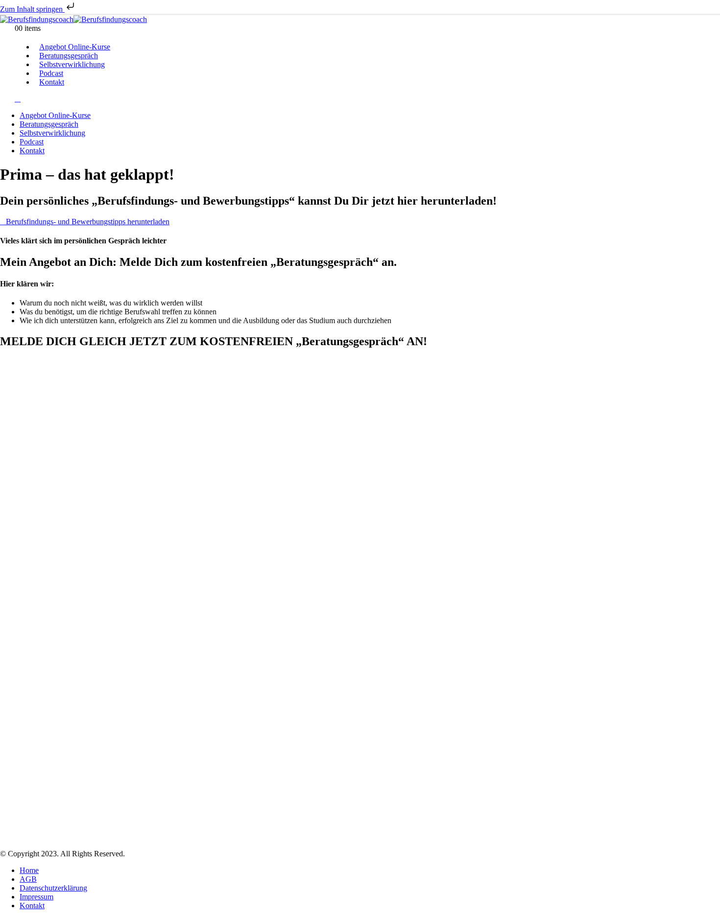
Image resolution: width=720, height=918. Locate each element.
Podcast (32, 142)
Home (29, 870)
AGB (28, 879)
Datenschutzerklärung (53, 888)
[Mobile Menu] (18, 98)
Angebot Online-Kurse (55, 115)
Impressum (36, 897)
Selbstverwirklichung (72, 64)
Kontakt (51, 82)
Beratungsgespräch (49, 124)
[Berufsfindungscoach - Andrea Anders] (73, 19)
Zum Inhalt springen (32, 9)
